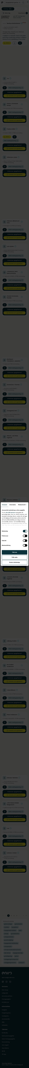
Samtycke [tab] (4, 504)
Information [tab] (12, 504)
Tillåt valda (14, 557)
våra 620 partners (11, 512)
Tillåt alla (14, 552)
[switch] (25, 536)
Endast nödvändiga (14, 562)
